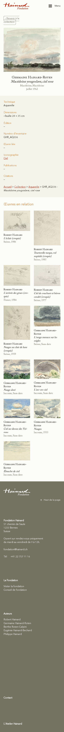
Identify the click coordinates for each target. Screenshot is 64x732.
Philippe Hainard (13, 634)
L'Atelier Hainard (13, 724)
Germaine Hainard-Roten (17, 623)
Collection (20, 187)
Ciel (6, 158)
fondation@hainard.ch (15, 549)
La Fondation (11, 580)
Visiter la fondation (14, 586)
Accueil (7, 187)
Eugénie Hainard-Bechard (18, 630)
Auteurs (8, 614)
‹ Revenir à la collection (11, 20)
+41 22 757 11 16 (17, 557)
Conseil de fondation (15, 590)
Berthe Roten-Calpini (15, 627)
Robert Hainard (12, 619)
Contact (8, 698)
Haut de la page (52, 500)
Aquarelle (33, 187)
